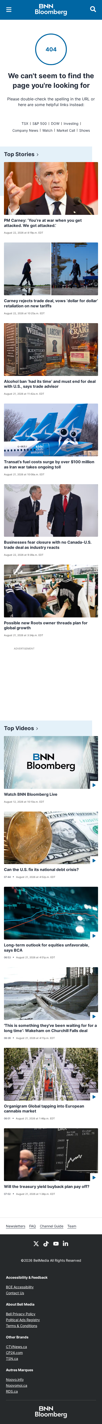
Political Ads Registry (23, 1320)
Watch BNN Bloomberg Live (30, 794)
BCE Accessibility (20, 1287)
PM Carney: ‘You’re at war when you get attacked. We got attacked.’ (43, 223)
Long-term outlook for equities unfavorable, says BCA (46, 948)
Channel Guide (51, 1226)
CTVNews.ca (16, 1347)
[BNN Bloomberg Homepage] (51, 10)
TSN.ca (12, 1358)
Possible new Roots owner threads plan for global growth (46, 625)
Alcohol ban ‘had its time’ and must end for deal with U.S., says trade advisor (50, 384)
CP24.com (14, 1352)
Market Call (66, 130)
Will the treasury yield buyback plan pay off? (46, 1186)
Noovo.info (15, 1379)
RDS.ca (12, 1391)
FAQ (32, 1226)
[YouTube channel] (56, 1243)
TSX (25, 123)
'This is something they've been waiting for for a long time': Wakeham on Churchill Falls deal (50, 1028)
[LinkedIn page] (66, 1243)
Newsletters (15, 1226)
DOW (55, 123)
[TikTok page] (46, 1243)
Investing (71, 123)
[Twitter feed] (36, 1243)
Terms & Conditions (21, 1326)
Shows (84, 130)
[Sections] (9, 10)
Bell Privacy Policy (20, 1314)
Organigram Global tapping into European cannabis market (44, 1109)
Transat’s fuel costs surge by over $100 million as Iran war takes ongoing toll (49, 464)
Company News (25, 130)
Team (71, 1226)
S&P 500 (39, 123)
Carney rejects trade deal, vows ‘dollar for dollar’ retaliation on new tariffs (51, 303)
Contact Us (15, 1293)
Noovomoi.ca (16, 1385)
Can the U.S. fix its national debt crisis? (41, 869)
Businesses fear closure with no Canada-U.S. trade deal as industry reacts (48, 545)
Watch (47, 130)
